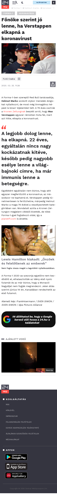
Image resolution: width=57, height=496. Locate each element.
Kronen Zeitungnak (14, 111)
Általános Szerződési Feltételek (22, 434)
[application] (28, 357)
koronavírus (49, 8)
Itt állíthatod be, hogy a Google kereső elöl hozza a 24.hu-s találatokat (32, 319)
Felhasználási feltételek (19, 422)
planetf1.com (8, 218)
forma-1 (17, 8)
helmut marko (32, 8)
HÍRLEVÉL (10, 410)
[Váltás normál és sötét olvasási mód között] (22, 2)
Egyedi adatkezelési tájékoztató (22, 428)
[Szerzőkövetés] (19, 79)
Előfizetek (42, 2)
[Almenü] (15, 2)
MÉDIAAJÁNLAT (12, 439)
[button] (53, 8)
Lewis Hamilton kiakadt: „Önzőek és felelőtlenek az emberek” (27, 261)
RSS (7, 404)
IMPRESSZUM (12, 416)
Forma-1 (8, 13)
